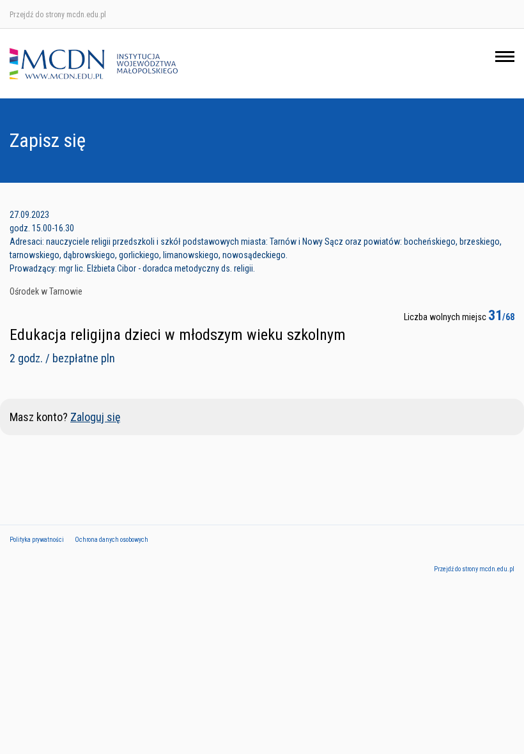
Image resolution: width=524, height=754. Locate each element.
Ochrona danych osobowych (111, 539)
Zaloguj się (95, 417)
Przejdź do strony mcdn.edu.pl (58, 14)
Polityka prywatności (37, 539)
